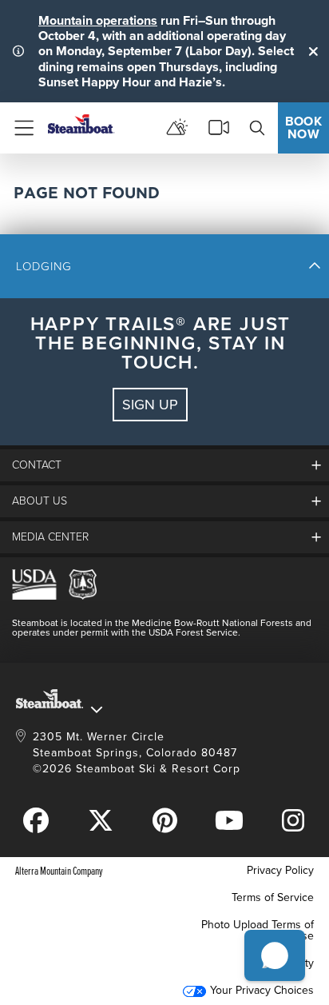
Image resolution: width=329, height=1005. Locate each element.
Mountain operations (97, 20)
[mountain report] (177, 128)
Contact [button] (36, 465)
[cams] (218, 128)
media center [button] (50, 536)
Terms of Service (273, 897)
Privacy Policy (280, 870)
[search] (257, 128)
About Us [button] (39, 501)
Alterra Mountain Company (59, 870)
